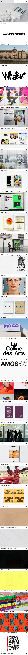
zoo (2, 1)
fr (26, 1)
